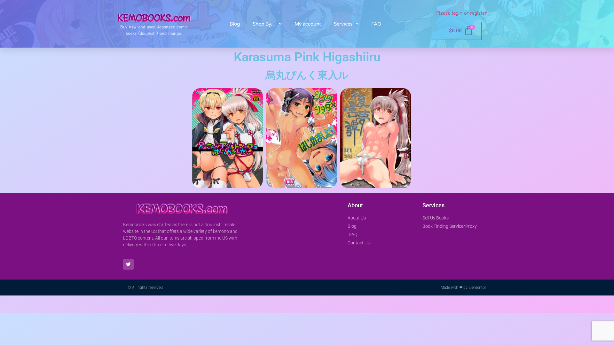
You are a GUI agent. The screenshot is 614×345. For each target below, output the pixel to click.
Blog (235, 24)
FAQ (376, 24)
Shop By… (264, 24)
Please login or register (461, 13)
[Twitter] (128, 264)
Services (343, 24)
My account (308, 24)
